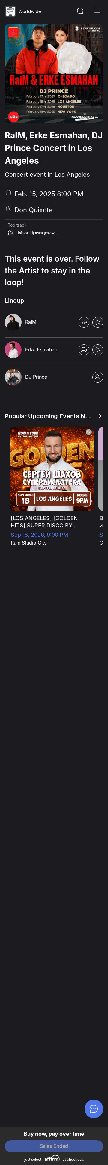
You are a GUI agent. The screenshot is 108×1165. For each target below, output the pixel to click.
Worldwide (29, 11)
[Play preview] (11, 232)
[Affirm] (52, 1158)
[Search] (80, 11)
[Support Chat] (94, 1109)
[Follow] (84, 322)
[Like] (89, 432)
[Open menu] (97, 11)
